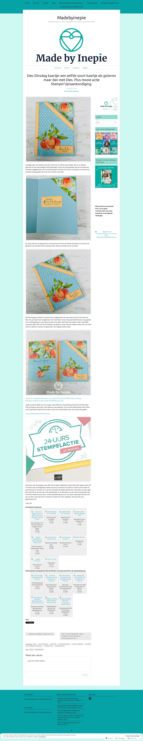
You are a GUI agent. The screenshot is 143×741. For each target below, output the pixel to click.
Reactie (85, 675)
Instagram (75, 68)
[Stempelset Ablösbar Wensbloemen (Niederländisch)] (37, 600)
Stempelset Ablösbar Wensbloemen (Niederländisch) (37, 608)
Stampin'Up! (48, 646)
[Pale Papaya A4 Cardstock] (51, 512)
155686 (37, 530)
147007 (65, 520)
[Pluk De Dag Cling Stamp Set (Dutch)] (37, 577)
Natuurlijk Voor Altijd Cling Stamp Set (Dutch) (79, 586)
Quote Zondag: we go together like (68, 722)
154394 (37, 551)
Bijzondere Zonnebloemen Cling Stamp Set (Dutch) (65, 586)
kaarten (53, 644)
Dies (34, 644)
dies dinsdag (43, 644)
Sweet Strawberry (36, 649)
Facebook (57, 68)
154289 (79, 542)
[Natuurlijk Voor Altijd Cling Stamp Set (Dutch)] (79, 578)
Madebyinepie (71, 17)
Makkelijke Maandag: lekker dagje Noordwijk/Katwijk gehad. (67, 699)
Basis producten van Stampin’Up (70, 3)
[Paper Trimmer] (37, 559)
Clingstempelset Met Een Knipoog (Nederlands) (65, 610)
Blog (53, 3)
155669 (51, 520)
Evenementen (92, 3)
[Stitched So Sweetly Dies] (51, 538)
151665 (65, 544)
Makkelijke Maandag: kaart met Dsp (41, 634)
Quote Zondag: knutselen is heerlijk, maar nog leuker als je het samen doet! (70, 716)
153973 (65, 590)
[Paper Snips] (51, 558)
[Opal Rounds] (79, 537)
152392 (37, 566)
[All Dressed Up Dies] (65, 538)
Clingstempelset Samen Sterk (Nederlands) (51, 608)
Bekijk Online (101, 237)
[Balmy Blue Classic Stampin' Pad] (79, 513)
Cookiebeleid (42, 736)
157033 (65, 613)
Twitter (66, 68)
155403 (37, 611)
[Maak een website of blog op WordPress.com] (71, 730)
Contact (45, 3)
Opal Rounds (79, 541)
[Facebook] (90, 698)
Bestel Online (111, 237)
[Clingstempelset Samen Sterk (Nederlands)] (51, 600)
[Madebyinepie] (71, 46)
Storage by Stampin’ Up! (109, 3)
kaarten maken (64, 644)
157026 (51, 611)
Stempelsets (59, 646)
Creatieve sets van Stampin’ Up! (71, 7)
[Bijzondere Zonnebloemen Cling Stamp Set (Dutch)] (65, 578)
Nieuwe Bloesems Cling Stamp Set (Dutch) (51, 586)
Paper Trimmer (37, 565)
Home (27, 3)
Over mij (36, 3)
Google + (85, 68)
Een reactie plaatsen (71, 91)
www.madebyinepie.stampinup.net (37, 413)
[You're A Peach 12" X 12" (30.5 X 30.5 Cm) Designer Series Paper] (37, 515)
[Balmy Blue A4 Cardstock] (65, 512)
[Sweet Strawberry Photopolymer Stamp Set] (37, 540)
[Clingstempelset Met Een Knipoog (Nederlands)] (65, 601)
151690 (51, 546)
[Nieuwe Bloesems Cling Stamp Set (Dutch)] (51, 578)
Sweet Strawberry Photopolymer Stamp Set (37, 548)
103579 (51, 564)
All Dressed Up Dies (65, 543)
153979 (79, 590)
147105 (79, 522)
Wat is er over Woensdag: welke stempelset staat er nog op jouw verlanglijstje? (73, 636)
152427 (51, 590)
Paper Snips (51, 563)
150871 (37, 586)
